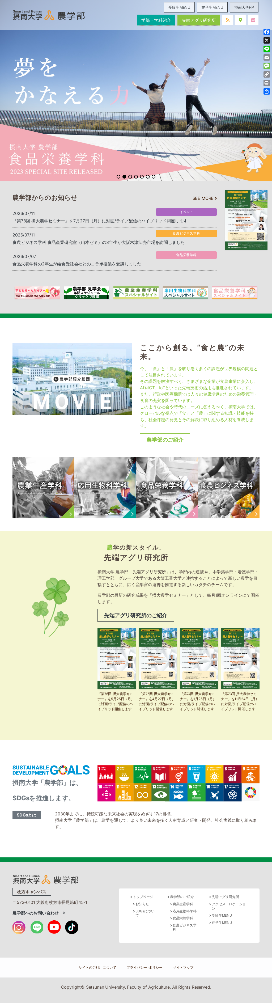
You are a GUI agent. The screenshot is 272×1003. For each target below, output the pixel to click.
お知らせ (142, 904)
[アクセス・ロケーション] (240, 20)
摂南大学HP (244, 7)
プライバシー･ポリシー (144, 968)
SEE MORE (204, 198)
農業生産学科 (183, 904)
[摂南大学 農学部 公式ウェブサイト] (48, 15)
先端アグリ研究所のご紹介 (135, 615)
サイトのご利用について (97, 968)
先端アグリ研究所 (199, 20)
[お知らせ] (227, 20)
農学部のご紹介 (165, 440)
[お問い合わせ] (253, 20)
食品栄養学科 (183, 918)
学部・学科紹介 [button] (156, 20)
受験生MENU (179, 7)
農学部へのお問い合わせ (37, 913)
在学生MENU (212, 7)
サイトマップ (183, 968)
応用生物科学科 (185, 911)
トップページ (143, 897)
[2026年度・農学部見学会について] (86, 292)
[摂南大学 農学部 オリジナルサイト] (45, 879)
